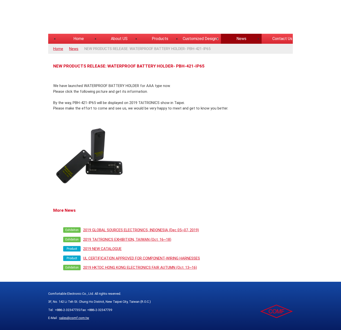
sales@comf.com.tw (74, 318)
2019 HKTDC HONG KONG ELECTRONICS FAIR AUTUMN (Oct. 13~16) (140, 267)
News (241, 38)
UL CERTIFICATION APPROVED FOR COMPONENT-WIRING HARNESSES (141, 258)
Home (78, 38)
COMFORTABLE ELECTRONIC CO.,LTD (110, 17)
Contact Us (282, 38)
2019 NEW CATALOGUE (102, 248)
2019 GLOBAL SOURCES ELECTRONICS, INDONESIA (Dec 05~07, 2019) (141, 230)
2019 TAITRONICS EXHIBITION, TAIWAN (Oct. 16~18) (127, 239)
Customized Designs (201, 38)
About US (119, 38)
